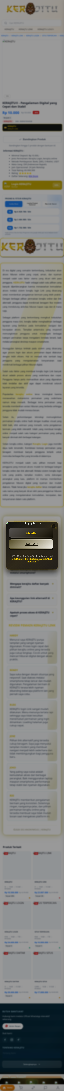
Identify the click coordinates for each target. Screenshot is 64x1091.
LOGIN (31, 532)
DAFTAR (31, 544)
